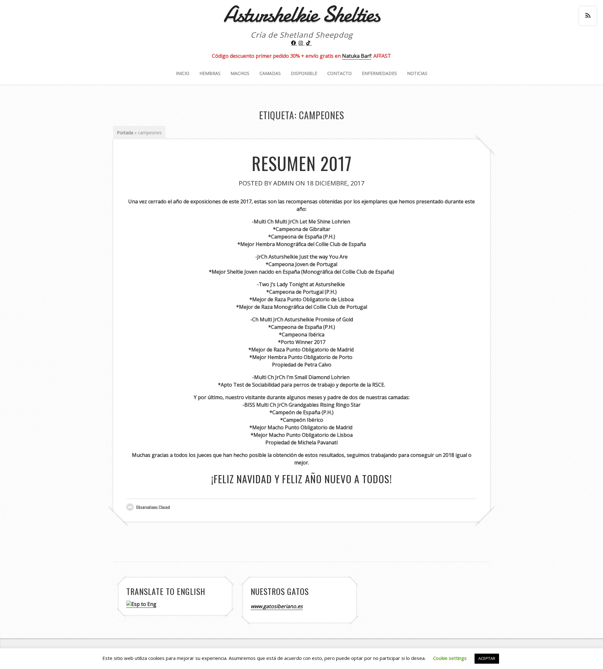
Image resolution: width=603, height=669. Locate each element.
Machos (240, 73)
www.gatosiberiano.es (277, 606)
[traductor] (141, 604)
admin (283, 183)
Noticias (417, 73)
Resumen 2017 (302, 163)
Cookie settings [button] (450, 658)
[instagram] (301, 42)
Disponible (304, 73)
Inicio (182, 73)
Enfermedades (379, 73)
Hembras (209, 73)
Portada (125, 133)
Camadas (270, 73)
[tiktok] (309, 42)
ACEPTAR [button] (486, 658)
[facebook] (294, 42)
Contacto (339, 73)
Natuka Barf (356, 55)
